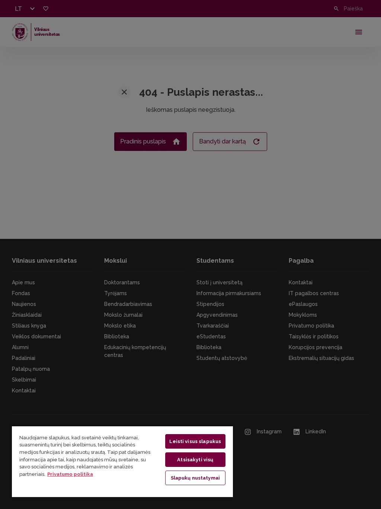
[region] (122, 461)
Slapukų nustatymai (195, 478)
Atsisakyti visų (195, 459)
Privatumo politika (70, 474)
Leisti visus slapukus (195, 441)
